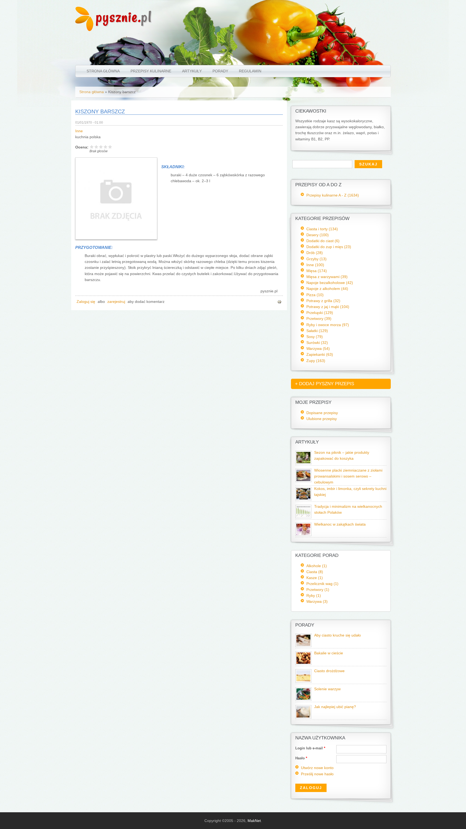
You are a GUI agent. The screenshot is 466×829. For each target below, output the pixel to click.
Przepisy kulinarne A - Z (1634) (332, 195)
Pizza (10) (315, 295)
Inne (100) (315, 265)
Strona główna (103, 71)
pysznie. (124, 17)
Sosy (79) (314, 336)
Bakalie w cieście (328, 653)
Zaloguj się (86, 302)
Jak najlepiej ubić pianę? (335, 707)
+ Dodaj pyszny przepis (324, 383)
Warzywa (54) (318, 348)
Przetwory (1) (317, 589)
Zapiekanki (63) (319, 354)
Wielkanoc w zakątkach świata (340, 524)
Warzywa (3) (317, 601)
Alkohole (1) (316, 566)
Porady (220, 71)
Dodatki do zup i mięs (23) (328, 247)
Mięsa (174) (316, 271)
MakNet (254, 820)
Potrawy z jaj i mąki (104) (327, 306)
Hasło (301, 758)
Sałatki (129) (317, 331)
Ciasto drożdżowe (329, 671)
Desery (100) (317, 235)
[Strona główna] (84, 30)
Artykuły (192, 71)
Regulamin (250, 71)
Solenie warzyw (327, 689)
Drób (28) (314, 253)
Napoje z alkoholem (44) (327, 288)
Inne (79, 131)
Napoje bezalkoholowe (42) (329, 282)
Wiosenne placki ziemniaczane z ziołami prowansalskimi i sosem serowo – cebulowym (348, 476)
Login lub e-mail (310, 748)
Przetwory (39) (318, 318)
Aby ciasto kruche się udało (337, 635)
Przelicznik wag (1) (322, 583)
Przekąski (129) (319, 312)
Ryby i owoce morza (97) (327, 325)
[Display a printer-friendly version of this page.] (279, 302)
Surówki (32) (317, 342)
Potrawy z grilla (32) (323, 301)
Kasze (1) (314, 578)
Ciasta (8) (314, 572)
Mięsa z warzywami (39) (327, 277)
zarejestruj (116, 302)
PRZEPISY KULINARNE (151, 71)
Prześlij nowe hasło (317, 774)
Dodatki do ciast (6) (323, 241)
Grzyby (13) (316, 259)
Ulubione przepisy (321, 419)
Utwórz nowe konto (317, 768)
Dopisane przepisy (322, 413)
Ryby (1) (313, 595)
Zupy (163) (315, 360)
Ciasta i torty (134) (322, 229)
